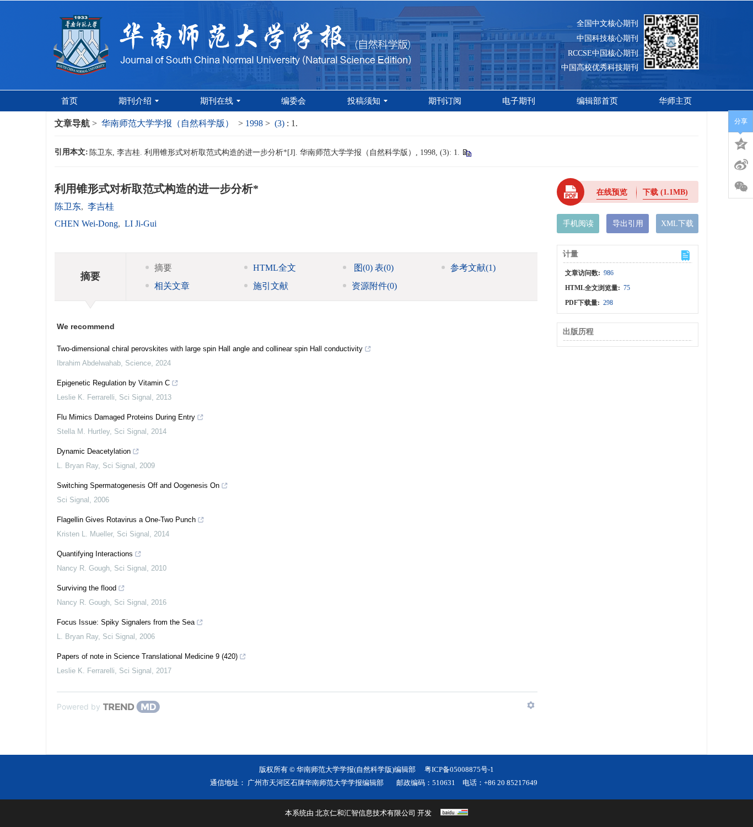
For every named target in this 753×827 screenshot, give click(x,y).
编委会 (293, 100)
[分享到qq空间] (741, 142)
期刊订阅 (444, 100)
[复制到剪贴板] (467, 152)
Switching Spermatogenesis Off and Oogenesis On (138, 485)
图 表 (373, 267)
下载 (665, 192)
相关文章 (172, 286)
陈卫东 (68, 206)
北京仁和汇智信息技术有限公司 (365, 813)
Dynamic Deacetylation (94, 451)
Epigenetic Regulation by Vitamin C (113, 383)
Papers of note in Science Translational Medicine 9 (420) (147, 656)
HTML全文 (274, 267)
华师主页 (675, 100)
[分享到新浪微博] (741, 164)
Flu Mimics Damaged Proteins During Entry (126, 417)
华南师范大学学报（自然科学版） (167, 123)
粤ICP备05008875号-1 (459, 769)
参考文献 (473, 267)
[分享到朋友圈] (741, 186)
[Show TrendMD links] (530, 705)
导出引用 (627, 223)
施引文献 (270, 286)
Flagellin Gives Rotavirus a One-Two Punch (126, 519)
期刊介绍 (135, 100)
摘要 (163, 267)
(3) (281, 123)
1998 (254, 123)
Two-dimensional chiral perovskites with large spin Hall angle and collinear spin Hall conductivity (210, 349)
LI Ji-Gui (141, 223)
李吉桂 (101, 206)
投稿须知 (363, 100)
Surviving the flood (86, 588)
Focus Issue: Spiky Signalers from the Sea (126, 622)
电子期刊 (518, 100)
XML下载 (677, 223)
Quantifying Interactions (95, 554)
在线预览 (611, 192)
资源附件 (374, 286)
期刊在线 (216, 100)
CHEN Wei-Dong (86, 223)
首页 (69, 100)
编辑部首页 (597, 100)
